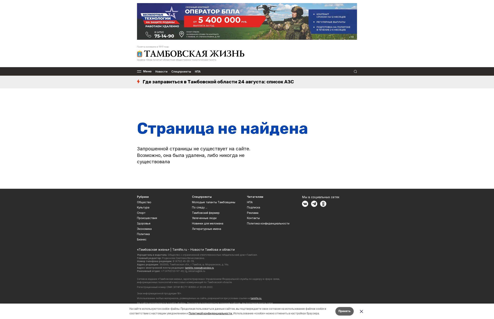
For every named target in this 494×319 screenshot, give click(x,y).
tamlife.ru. (256, 298)
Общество (144, 202)
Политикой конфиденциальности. (211, 313)
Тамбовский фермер (206, 212)
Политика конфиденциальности (268, 223)
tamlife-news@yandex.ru (199, 267)
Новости (161, 71)
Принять (344, 311)
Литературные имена (206, 228)
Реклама (252, 212)
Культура (143, 207)
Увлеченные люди (204, 218)
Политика (143, 234)
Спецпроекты (181, 71)
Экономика (144, 228)
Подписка (253, 207)
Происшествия (147, 218)
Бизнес (141, 239)
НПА (197, 71)
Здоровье (144, 223)
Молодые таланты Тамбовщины (213, 202)
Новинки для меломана (207, 223)
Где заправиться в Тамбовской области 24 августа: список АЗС (218, 82)
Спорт (141, 212)
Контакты (253, 218)
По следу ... (199, 207)
